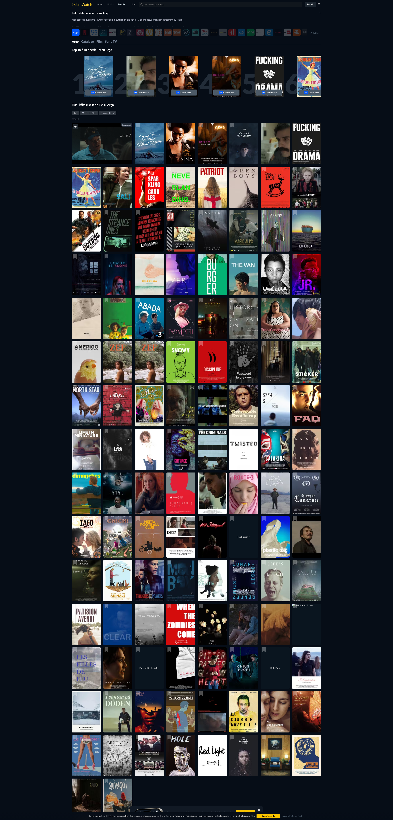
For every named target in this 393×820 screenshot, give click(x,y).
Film (99, 41)
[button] (98, 76)
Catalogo (87, 41)
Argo (75, 41)
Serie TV (111, 41)
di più (106, 157)
